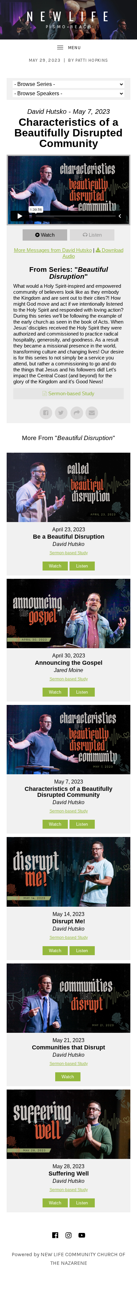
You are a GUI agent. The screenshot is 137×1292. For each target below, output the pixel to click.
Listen (95, 235)
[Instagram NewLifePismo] (68, 1235)
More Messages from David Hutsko (53, 250)
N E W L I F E (69, 16)
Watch (48, 235)
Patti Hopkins (91, 60)
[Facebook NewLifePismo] (55, 1235)
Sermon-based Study (71, 393)
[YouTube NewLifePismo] (82, 1235)
